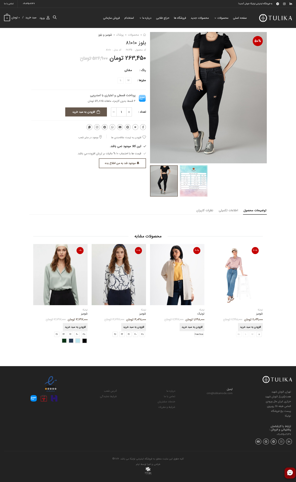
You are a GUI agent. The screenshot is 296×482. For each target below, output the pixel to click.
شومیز (142, 314)
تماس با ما (8, 3)
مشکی (128, 70)
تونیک (200, 314)
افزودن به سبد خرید (83, 112)
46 (115, 334)
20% (138, 250)
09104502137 (29, 3)
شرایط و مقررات (166, 407)
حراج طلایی (162, 18)
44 (122, 334)
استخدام (129, 18)
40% (197, 250)
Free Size (199, 334)
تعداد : (142, 112)
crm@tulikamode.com (220, 393)
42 (129, 334)
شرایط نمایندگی (108, 396)
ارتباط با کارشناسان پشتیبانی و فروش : (280, 428)
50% (258, 41)
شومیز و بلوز (105, 35)
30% (255, 250)
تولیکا (201, 310)
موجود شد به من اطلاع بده (120, 163)
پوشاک (120, 35)
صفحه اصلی (240, 18)
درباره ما (146, 18)
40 (136, 334)
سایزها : (141, 80)
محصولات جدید (200, 18)
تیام (138, 464)
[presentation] (260, 296)
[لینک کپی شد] (89, 127)
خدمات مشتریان (166, 402)
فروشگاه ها (180, 18)
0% (80, 250)
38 (142, 334)
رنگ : (143, 70)
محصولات (222, 18)
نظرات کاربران (204, 210)
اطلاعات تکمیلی (228, 210)
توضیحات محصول (254, 210)
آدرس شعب (110, 391)
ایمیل (230, 389)
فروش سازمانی (111, 18)
